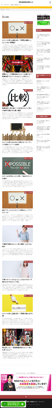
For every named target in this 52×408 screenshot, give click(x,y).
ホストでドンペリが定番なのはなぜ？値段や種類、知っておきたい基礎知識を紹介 (43, 59)
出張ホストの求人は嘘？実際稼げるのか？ (43, 135)
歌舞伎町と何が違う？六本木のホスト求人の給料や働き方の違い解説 (17, 109)
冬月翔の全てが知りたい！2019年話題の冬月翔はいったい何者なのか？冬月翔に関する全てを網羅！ (43, 128)
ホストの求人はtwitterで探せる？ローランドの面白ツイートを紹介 (17, 143)
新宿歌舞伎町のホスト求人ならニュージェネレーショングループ (26, 404)
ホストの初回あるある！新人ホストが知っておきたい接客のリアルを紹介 (43, 36)
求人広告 (7, 9)
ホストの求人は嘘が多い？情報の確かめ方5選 (17, 315)
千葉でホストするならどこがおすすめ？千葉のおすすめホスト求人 (17, 281)
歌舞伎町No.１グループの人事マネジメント (43, 82)
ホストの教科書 (29, 22)
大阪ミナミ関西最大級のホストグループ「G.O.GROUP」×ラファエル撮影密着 (43, 88)
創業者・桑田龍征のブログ (16, 4)
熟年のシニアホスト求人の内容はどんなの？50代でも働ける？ (43, 141)
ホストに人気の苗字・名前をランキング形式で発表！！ (43, 121)
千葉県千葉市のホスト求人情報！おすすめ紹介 (17, 245)
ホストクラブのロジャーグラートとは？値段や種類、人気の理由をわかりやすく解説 (43, 67)
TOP (2, 4)
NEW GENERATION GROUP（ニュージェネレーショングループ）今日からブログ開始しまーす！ (43, 96)
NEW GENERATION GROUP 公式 (26, 2)
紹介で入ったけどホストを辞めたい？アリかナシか (17, 211)
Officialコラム (7, 4)
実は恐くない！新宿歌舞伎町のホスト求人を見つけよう (17, 349)
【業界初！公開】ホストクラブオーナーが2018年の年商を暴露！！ (43, 103)
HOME (3, 9)
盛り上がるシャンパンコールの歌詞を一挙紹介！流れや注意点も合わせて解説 (43, 148)
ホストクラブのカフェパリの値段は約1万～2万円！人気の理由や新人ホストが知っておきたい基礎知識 (43, 51)
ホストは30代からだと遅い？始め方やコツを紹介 (17, 177)
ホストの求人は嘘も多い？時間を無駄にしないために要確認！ (17, 41)
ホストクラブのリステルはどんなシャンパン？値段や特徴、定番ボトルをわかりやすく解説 (43, 43)
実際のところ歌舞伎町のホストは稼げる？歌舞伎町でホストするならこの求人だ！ (17, 75)
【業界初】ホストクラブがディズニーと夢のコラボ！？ (43, 109)
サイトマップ (41, 401)
